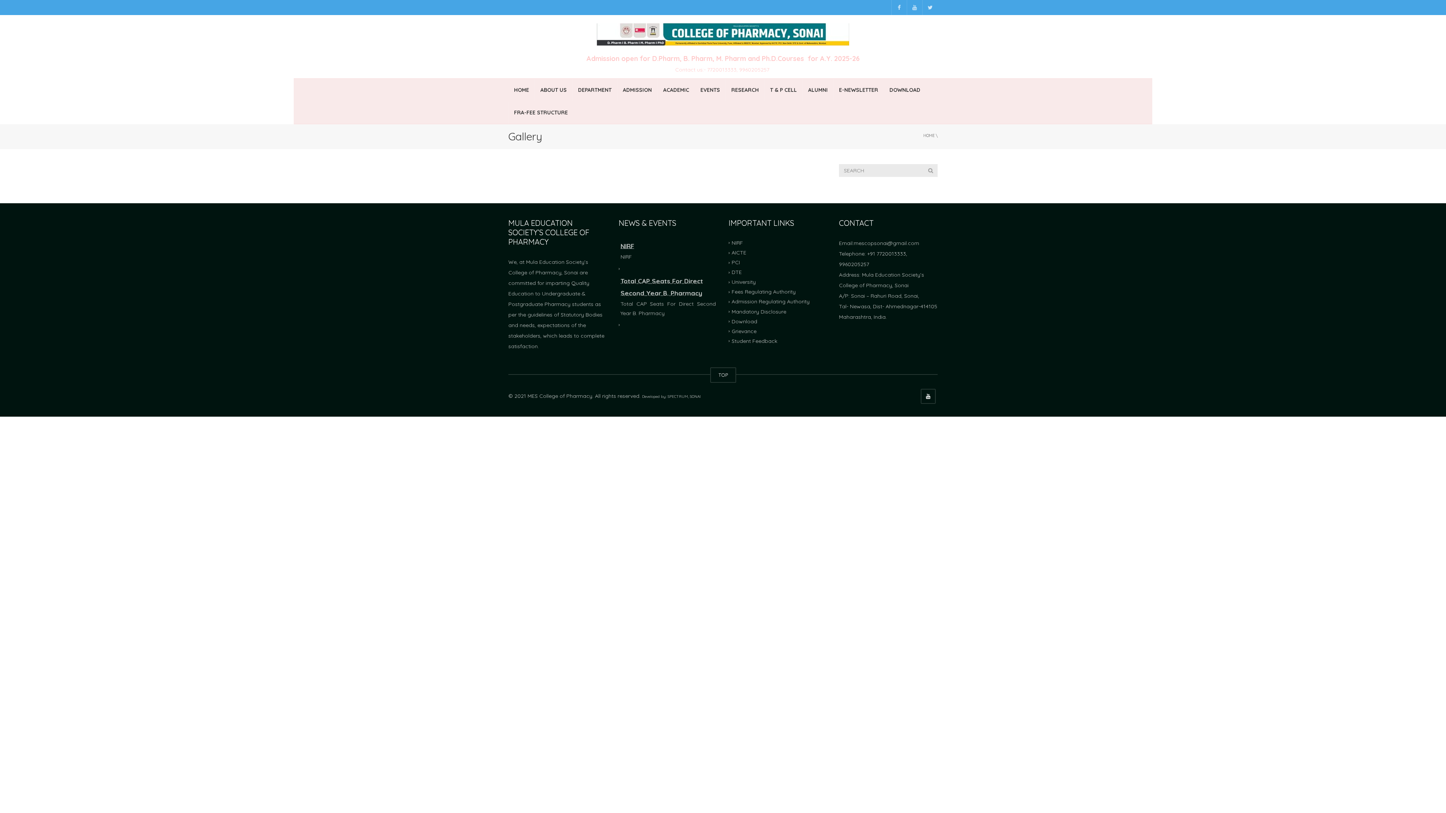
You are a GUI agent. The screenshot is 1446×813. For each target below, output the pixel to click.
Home (521, 90)
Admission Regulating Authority (771, 301)
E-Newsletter (858, 90)
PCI (736, 262)
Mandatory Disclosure (759, 311)
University (744, 282)
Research (745, 90)
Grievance (744, 331)
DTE (737, 272)
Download (904, 90)
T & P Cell (783, 90)
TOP (723, 375)
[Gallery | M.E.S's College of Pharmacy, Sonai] (723, 33)
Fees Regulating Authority (764, 291)
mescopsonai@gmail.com (886, 243)
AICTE (739, 252)
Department (595, 90)
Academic (676, 90)
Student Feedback (754, 341)
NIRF (737, 242)
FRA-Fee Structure (541, 112)
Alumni (818, 90)
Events (710, 90)
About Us (553, 90)
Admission (637, 90)
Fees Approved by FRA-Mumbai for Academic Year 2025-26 (663, 332)
